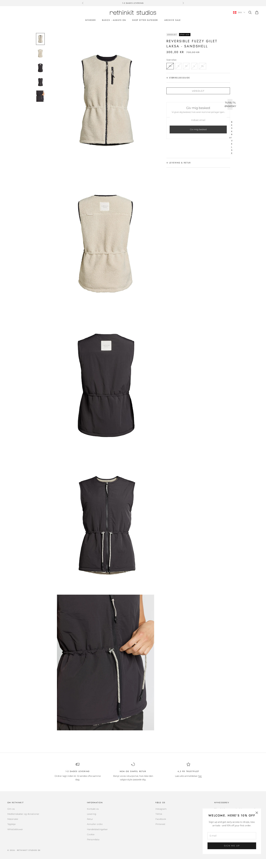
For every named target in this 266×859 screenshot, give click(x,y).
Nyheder (90, 20)
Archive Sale (172, 20)
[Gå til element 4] (40, 82)
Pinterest (160, 824)
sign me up (232, 845)
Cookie (90, 834)
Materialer (12, 819)
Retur (90, 819)
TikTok (158, 814)
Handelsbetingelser (97, 829)
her (200, 776)
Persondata (93, 839)
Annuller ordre (95, 824)
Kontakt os (93, 809)
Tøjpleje (11, 824)
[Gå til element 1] (40, 39)
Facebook (160, 819)
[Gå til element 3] (40, 67)
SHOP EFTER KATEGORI (145, 20)
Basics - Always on (114, 20)
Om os (11, 809)
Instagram (161, 809)
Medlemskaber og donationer (23, 814)
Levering (91, 814)
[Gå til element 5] (40, 96)
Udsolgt (198, 91)
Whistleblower (15, 829)
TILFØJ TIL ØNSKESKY (230, 104)
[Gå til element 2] (40, 53)
